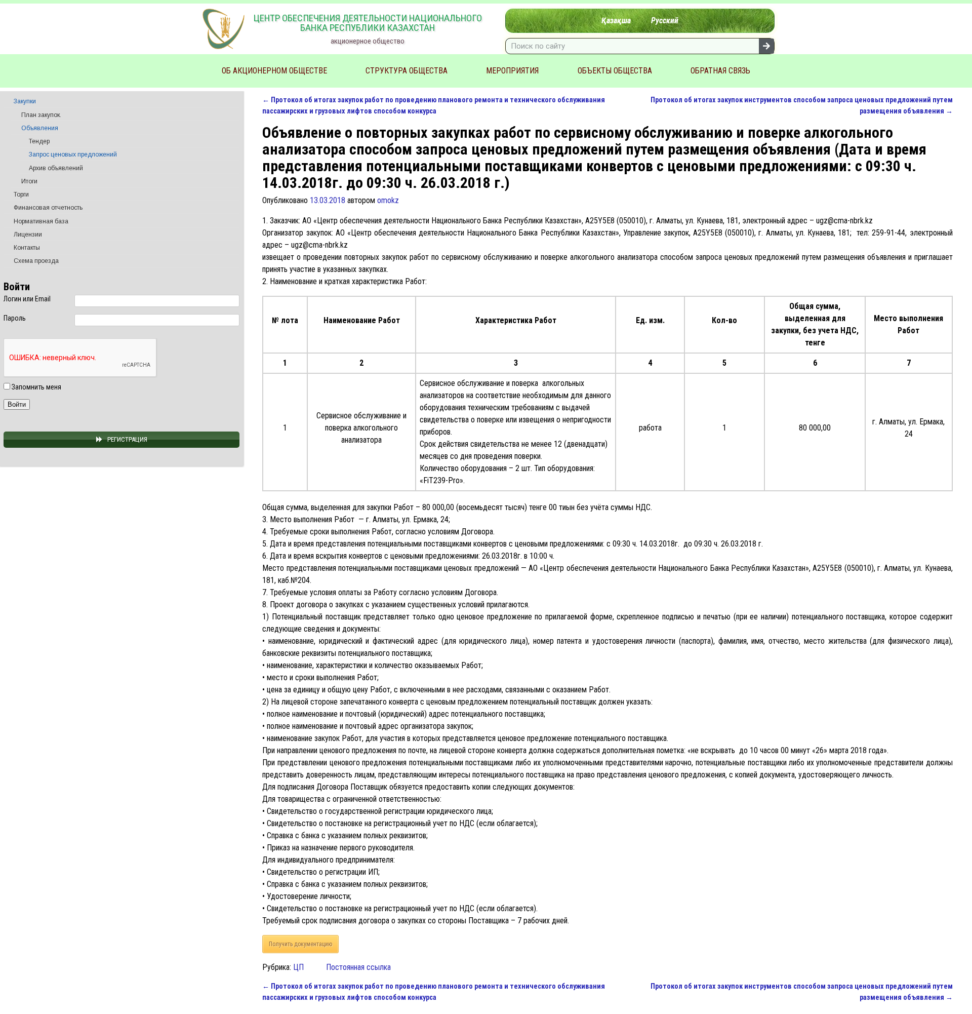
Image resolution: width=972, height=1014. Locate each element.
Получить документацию (300, 944)
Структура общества (407, 70)
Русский (664, 20)
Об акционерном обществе (274, 70)
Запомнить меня (35, 387)
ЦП (298, 967)
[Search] (766, 46)
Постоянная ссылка (358, 967)
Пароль (15, 318)
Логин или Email (27, 299)
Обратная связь (720, 70)
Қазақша (616, 20)
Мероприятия (512, 70)
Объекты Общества (615, 70)
